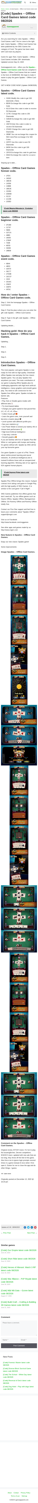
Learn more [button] (7, 1173)
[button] (19, 570)
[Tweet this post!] (28, 1228)
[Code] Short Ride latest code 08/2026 (18, 1259)
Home (2, 9)
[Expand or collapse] (34, 33)
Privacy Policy (25, 1493)
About (10, 1493)
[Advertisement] (19, 1205)
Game (7, 9)
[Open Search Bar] (25, 2)
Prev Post (7, 1233)
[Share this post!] (25, 1228)
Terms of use (15, 1496)
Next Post (31, 1233)
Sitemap (24, 1496)
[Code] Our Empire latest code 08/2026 (18, 1250)
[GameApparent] (11, 2)
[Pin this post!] (35, 1228)
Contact (16, 1493)
